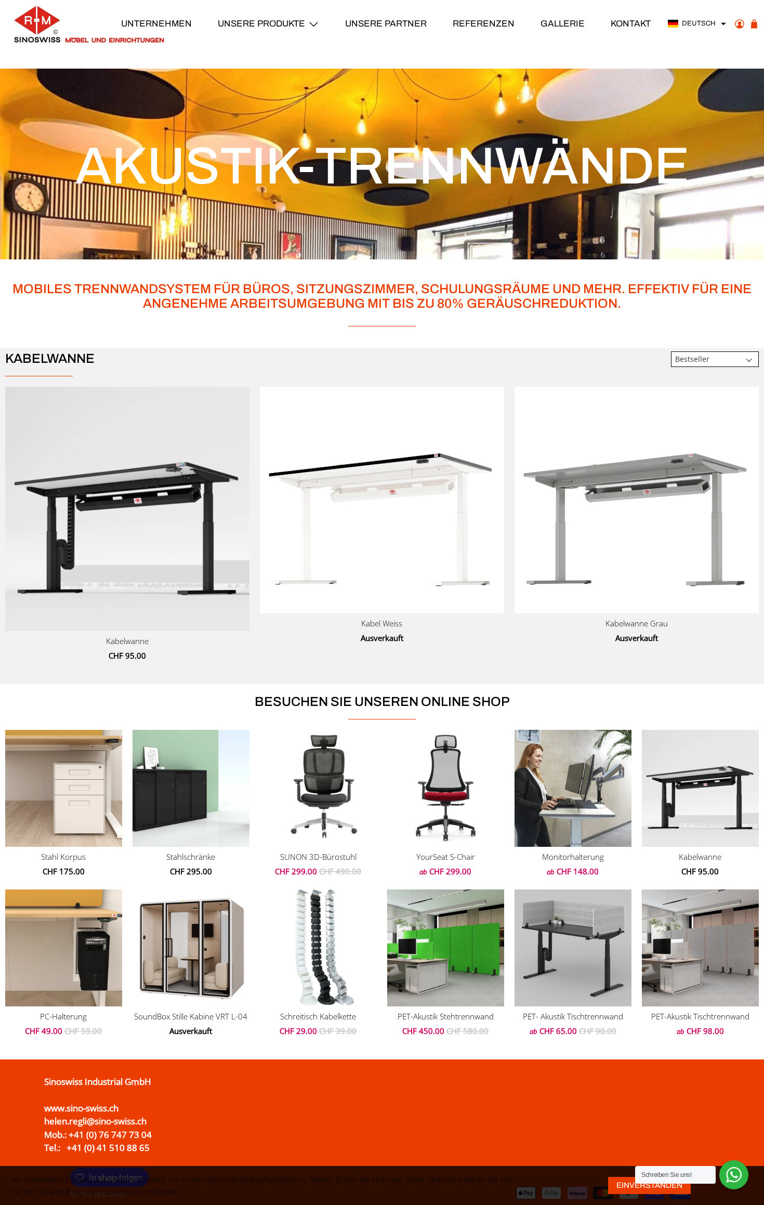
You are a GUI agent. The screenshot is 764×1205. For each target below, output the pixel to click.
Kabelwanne (127, 641)
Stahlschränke (190, 857)
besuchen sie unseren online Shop (382, 702)
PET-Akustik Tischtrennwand (700, 1016)
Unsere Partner (386, 24)
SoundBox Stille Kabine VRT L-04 (190, 1016)
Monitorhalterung (573, 857)
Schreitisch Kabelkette (318, 1016)
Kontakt (631, 24)
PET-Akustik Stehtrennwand (446, 1016)
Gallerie (563, 24)
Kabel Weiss (381, 623)
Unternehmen (156, 24)
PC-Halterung (63, 1016)
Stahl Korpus (63, 857)
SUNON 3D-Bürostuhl (318, 857)
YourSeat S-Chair (445, 857)
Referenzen (484, 24)
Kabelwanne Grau (636, 623)
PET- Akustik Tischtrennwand (573, 1016)
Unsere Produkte (261, 24)
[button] (697, 24)
